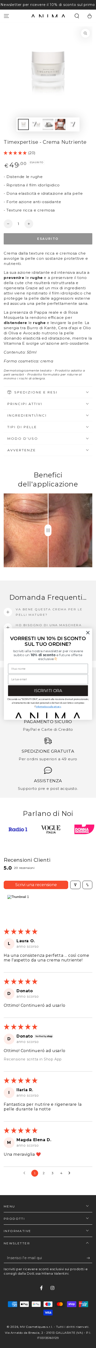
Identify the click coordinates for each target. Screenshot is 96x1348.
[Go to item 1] (18, 907)
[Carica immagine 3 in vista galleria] (48, 124)
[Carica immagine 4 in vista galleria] (60, 124)
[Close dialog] (87, 632)
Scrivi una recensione (36, 884)
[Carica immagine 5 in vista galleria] (72, 124)
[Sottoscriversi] (89, 1258)
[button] (76, 16)
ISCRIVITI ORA (48, 690)
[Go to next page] (71, 1173)
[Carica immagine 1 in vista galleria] (23, 124)
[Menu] (6, 16)
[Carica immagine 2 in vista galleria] (35, 124)
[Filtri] (75, 885)
